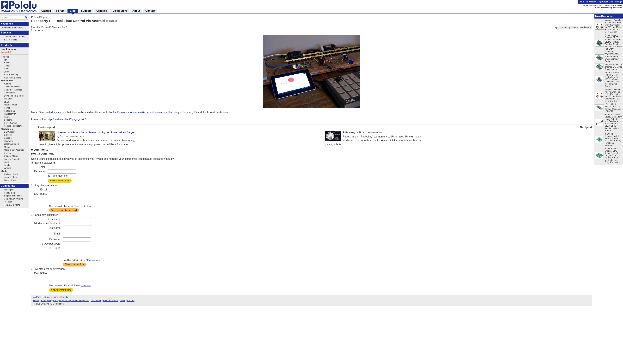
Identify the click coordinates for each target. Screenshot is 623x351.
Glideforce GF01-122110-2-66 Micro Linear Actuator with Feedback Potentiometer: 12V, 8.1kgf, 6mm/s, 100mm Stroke (613, 122)
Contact (130, 300)
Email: (42, 167)
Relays (7, 117)
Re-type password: (50, 243)
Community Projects (13, 199)
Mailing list (9, 189)
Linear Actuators (11, 144)
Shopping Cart (612, 2)
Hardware (8, 141)
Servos (7, 153)
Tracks (7, 165)
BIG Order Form (110, 300)
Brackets (8, 135)
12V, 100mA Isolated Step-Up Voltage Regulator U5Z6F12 (613, 107)
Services (6, 32)
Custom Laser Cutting (14, 36)
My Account (591, 2)
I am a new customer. (46, 215)
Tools (6, 162)
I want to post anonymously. (50, 269)
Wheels (7, 168)
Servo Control (10, 123)
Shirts (4, 171)
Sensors (8, 120)
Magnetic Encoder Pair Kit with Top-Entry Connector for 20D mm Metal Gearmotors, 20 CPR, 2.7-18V (613, 95)
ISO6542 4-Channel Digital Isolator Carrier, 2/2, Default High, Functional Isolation (613, 139)
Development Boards (14, 96)
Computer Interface (13, 90)
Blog (50, 300)
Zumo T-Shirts (10, 177)
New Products (604, 16)
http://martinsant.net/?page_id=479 (67, 119)
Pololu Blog (38, 17)
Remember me (59, 175)
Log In (581, 2)
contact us (86, 206)
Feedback (7, 23)
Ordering (101, 10)
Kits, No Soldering (12, 78)
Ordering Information (73, 300)
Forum (44, 300)
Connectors (9, 92)
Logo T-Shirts (10, 180)
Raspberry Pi (10, 114)
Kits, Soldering (11, 74)
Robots (5, 57)
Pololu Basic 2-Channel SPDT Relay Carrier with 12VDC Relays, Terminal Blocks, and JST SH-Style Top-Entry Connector (613, 43)
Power (7, 108)
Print (38, 297)
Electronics (7, 80)
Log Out (601, 2)
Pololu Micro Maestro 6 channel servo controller (144, 112)
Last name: (55, 228)
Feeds (65, 297)
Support (58, 300)
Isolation (8, 99)
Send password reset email (64, 210)
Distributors (96, 300)
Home (36, 300)
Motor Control (10, 105)
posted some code (55, 112)
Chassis (8, 138)
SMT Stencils (10, 40)
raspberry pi (585, 27)
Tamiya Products (12, 159)
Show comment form (59, 180)
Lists (86, 300)
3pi (5, 59)
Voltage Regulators (13, 126)
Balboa (7, 62)
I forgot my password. (46, 185)
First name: (54, 219)
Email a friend (51, 297)
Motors (7, 147)
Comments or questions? (12, 27)
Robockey (348, 132)
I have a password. (44, 162)
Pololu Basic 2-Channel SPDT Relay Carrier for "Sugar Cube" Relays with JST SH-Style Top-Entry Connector (612, 155)
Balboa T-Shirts (11, 174)
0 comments (37, 30)
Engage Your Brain (13, 196)
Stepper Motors (11, 156)
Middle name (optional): (47, 223)
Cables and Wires (12, 86)
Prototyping (9, 111)
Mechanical (7, 129)
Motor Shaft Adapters (14, 150)
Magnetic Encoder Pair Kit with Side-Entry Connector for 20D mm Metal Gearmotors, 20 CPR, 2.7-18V (613, 26)
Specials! (6, 52)
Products (6, 45)
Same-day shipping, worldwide (608, 8)
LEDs (6, 102)
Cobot (7, 66)
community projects (569, 27)
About (122, 300)
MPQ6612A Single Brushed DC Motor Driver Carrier (613, 66)
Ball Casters (10, 132)
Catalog (46, 10)
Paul (43, 27)
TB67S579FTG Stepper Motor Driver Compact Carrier (612, 57)
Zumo (6, 72)
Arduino (7, 84)
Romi (6, 68)
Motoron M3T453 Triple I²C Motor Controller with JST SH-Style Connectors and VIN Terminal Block (612, 79)
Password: (40, 171)
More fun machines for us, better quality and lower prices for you (95, 132)
